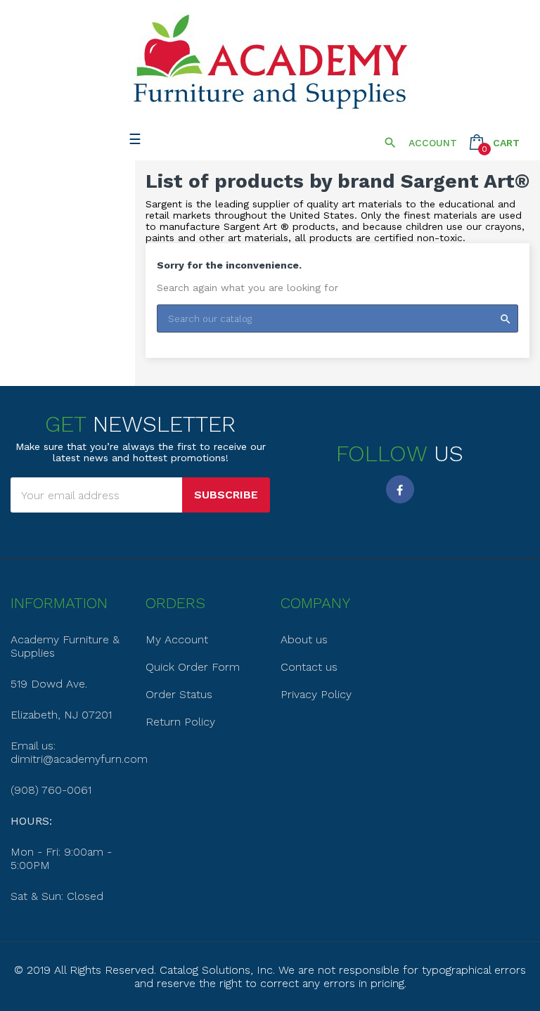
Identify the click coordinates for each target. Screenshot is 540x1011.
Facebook (400, 489)
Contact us (309, 667)
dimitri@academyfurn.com (79, 759)
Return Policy (180, 721)
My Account (177, 639)
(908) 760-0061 (51, 790)
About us (304, 639)
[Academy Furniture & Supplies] (270, 62)
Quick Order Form (193, 667)
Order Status (179, 694)
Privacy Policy (316, 694)
